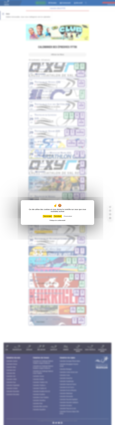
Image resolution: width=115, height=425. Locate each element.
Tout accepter (48, 216)
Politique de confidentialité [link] (57, 220)
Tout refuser (57, 216)
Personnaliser (68, 216)
